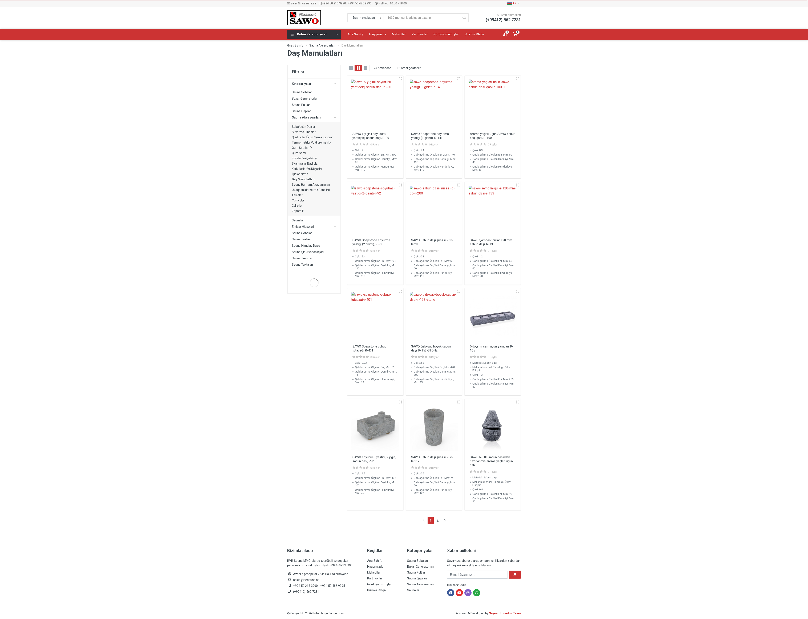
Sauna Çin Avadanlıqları (308, 252)
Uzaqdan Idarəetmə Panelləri (311, 190)
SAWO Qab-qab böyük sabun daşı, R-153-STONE (431, 348)
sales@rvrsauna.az (303, 3)
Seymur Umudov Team (505, 613)
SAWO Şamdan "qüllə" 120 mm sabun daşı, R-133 (491, 242)
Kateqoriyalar (301, 84)
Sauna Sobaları (302, 92)
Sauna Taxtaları (302, 264)
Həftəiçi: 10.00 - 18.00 (392, 3)
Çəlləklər (297, 205)
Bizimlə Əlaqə (376, 590)
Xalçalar (297, 195)
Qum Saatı (299, 153)
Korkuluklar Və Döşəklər (307, 168)
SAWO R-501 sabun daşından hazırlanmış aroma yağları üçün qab (491, 461)
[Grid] (351, 68)
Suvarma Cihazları (304, 132)
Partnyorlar (374, 578)
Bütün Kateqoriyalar (312, 34)
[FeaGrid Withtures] (358, 68)
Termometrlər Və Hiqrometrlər (312, 142)
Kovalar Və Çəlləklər (304, 158)
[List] (365, 68)
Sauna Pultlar (301, 105)
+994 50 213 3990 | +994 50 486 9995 (347, 3)
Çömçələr (298, 200)
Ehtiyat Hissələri (303, 227)
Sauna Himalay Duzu (306, 246)
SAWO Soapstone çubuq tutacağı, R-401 (369, 348)
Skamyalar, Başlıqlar (305, 163)
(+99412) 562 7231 (305, 592)
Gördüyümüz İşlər (379, 584)
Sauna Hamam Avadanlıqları (311, 184)
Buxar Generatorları (305, 98)
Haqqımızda (375, 566)
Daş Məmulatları (303, 179)
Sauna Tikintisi (302, 258)
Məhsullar (373, 572)
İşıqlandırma (300, 174)
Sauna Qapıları (301, 111)
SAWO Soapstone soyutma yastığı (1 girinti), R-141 (430, 136)
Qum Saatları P (302, 147)
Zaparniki (298, 211)
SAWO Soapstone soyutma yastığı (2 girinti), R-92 (371, 242)
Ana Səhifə (374, 561)
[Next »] (444, 520)
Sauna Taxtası (301, 239)
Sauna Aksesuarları (322, 45)
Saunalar (298, 220)
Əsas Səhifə (295, 45)
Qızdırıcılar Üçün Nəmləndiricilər (312, 137)
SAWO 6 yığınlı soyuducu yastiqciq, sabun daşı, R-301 (371, 136)
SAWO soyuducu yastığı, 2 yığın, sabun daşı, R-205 (374, 459)
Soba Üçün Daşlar (303, 126)
